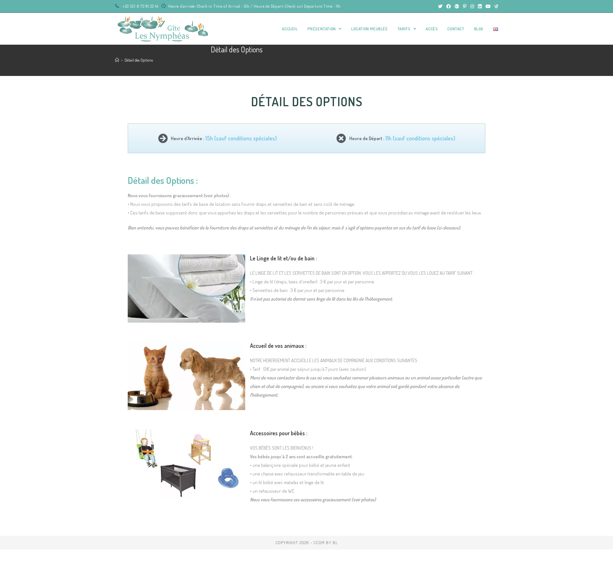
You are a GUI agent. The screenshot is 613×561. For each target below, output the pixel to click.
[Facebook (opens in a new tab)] (448, 6)
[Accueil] (117, 60)
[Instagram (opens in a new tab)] (472, 6)
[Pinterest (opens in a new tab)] (464, 6)
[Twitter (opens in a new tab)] (440, 6)
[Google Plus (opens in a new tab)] (457, 6)
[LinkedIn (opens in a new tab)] (480, 6)
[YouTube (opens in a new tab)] (488, 6)
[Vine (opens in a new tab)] (495, 6)
